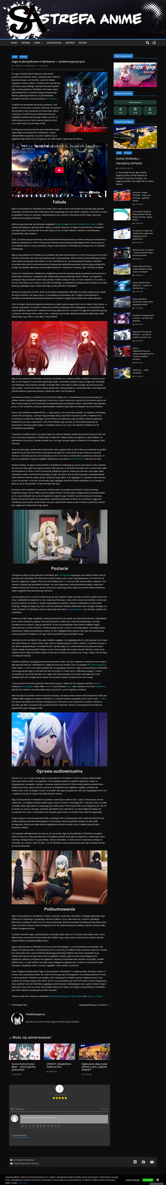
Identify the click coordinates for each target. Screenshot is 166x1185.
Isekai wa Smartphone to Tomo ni (83, 224)
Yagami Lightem (76, 609)
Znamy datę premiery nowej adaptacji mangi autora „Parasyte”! (142, 269)
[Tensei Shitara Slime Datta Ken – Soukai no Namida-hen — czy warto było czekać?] (122, 287)
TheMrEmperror (31, 66)
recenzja (88, 69)
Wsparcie (70, 42)
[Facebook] (143, 1162)
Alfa (89, 664)
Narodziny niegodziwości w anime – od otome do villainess (143, 318)
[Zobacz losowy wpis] (154, 43)
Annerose (101, 686)
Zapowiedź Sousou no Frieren (93, 1005)
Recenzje (26, 42)
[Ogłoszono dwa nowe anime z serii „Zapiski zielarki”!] (94, 1045)
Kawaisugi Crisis (19, 1004)
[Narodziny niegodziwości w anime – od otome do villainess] (122, 319)
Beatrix (48, 686)
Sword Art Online (77, 458)
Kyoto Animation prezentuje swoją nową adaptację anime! (143, 302)
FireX (131, 168)
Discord (83, 42)
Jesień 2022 (45, 69)
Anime (37, 42)
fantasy (33, 69)
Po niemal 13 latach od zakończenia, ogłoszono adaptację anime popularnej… (143, 234)
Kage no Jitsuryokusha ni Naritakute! (63, 69)
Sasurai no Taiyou (94, 996)
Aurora (97, 683)
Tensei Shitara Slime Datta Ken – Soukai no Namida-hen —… (142, 285)
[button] (41, 43)
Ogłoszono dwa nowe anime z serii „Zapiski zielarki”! (94, 1066)
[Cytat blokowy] (44, 1126)
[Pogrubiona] (23, 1126)
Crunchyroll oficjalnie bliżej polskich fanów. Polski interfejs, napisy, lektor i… (143, 215)
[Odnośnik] (52, 1126)
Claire (103, 698)
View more (22, 1183)
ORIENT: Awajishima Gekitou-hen (59, 1065)
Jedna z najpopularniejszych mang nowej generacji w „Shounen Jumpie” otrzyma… (143, 353)
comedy (27, 69)
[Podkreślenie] (30, 1126)
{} (55, 1126)
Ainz (64, 581)
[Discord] (135, 1162)
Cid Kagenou (64, 575)
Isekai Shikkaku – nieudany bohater (129, 160)
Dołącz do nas (54, 42)
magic (79, 69)
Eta (24, 667)
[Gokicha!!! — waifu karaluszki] (122, 373)
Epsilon (100, 664)
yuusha (100, 69)
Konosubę (60, 224)
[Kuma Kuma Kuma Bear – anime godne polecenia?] (24, 1045)
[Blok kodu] (48, 1126)
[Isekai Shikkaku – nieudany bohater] (135, 137)
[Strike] (33, 1126)
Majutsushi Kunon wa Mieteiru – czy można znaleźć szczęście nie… (142, 334)
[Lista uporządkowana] (37, 1126)
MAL (48, 98)
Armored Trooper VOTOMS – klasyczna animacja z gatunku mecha (142, 196)
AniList (54, 98)
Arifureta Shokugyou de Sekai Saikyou (66, 996)
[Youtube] (152, 1162)
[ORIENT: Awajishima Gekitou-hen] (59, 1045)
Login (105, 1109)
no (84, 69)
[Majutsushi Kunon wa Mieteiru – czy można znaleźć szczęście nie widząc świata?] (122, 336)
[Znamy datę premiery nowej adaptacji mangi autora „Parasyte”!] (122, 270)
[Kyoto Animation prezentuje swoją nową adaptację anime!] (122, 303)
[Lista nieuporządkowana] (41, 1126)
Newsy (14, 42)
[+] (58, 1126)
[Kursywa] (26, 1126)
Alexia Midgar (26, 686)
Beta (94, 664)
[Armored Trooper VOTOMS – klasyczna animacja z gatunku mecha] (122, 198)
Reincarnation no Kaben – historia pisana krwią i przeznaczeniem (143, 253)
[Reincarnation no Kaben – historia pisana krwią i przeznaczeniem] (122, 254)
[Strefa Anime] (83, 1)
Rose (69, 686)
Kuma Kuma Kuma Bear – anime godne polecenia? (24, 1066)
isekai (38, 69)
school (94, 69)
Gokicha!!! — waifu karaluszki (141, 371)
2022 (15, 69)
